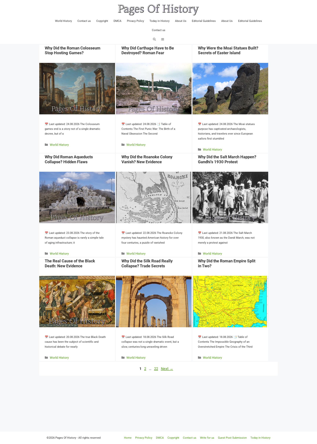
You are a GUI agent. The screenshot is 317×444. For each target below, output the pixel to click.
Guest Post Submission (232, 437)
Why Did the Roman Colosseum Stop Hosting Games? (72, 50)
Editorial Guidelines (204, 21)
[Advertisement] (158, 403)
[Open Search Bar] (154, 39)
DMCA (117, 21)
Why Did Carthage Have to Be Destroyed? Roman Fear (147, 50)
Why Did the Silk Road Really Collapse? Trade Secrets (147, 263)
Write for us (207, 437)
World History (63, 21)
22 (156, 368)
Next (167, 368)
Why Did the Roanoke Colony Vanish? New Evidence (146, 159)
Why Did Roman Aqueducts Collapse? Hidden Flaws (69, 159)
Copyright (102, 21)
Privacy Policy (135, 21)
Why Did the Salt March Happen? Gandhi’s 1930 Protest (227, 159)
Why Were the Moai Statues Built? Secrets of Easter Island (228, 50)
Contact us (84, 21)
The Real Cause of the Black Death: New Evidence (70, 263)
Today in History (160, 21)
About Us (180, 21)
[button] (162, 39)
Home (128, 437)
